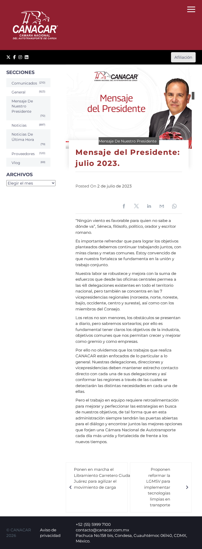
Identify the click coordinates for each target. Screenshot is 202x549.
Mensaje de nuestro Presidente (127, 141)
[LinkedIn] (26, 57)
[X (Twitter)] (8, 57)
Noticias (19, 125)
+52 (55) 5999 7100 (93, 524)
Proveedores (23, 153)
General (19, 92)
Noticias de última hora (23, 137)
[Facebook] (14, 57)
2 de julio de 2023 (114, 186)
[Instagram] (20, 57)
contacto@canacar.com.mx (102, 529)
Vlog (16, 162)
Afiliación (183, 57)
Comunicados (24, 83)
